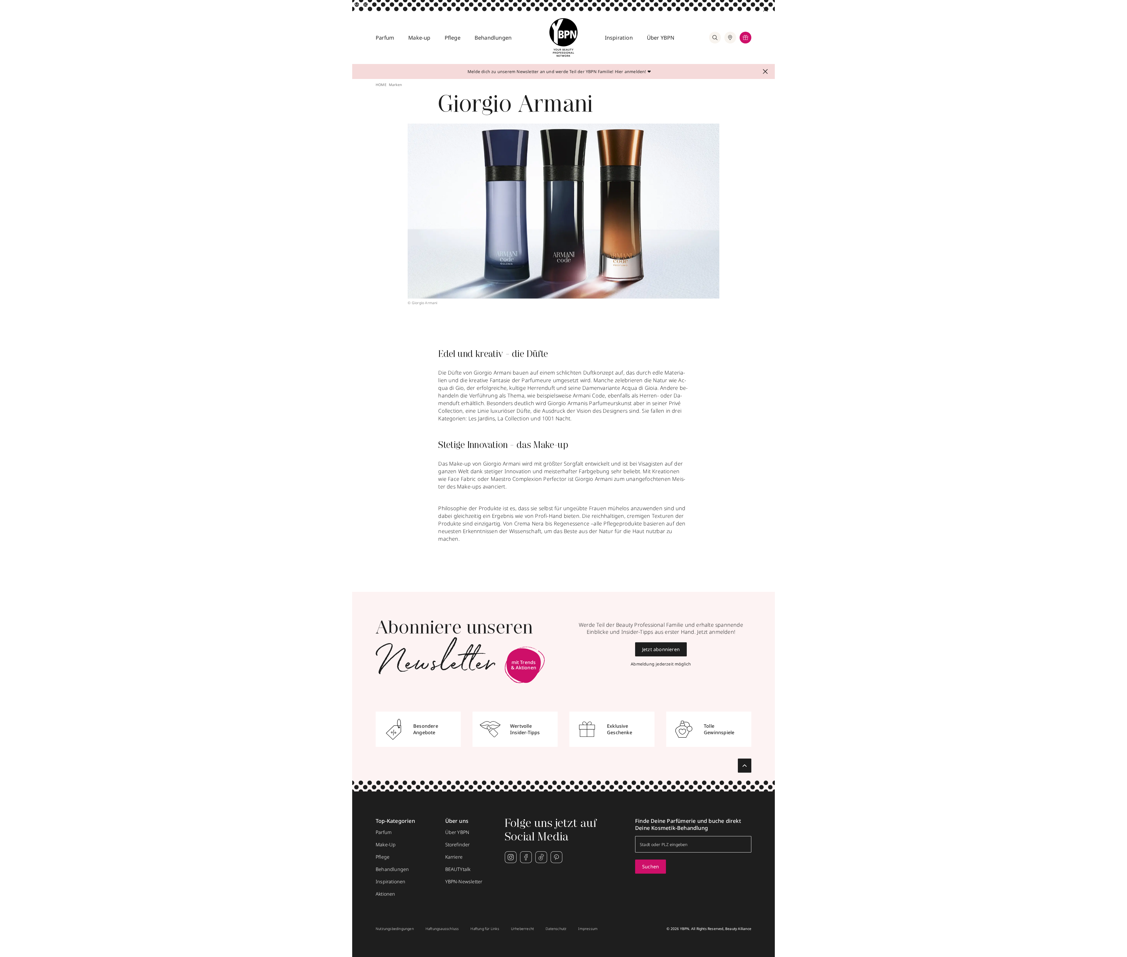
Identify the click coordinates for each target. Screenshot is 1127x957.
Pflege (452, 37)
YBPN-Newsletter (463, 881)
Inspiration (619, 37)
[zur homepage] (563, 37)
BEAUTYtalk (458, 869)
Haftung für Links (484, 928)
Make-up (419, 37)
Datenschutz (556, 928)
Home (381, 84)
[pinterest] (556, 857)
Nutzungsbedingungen (395, 928)
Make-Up (386, 844)
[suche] (715, 37)
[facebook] (526, 857)
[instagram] (511, 857)
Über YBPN (661, 37)
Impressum (588, 928)
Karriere (454, 857)
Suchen (650, 866)
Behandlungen (493, 37)
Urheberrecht (522, 928)
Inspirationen (391, 881)
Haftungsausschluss (442, 928)
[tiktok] (541, 857)
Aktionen (385, 894)
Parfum (385, 37)
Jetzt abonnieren (661, 649)
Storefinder (457, 844)
